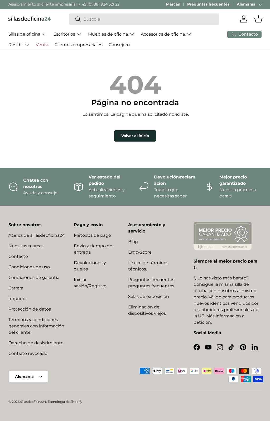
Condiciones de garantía (33, 277)
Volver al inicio (135, 135)
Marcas (173, 4)
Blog (133, 241)
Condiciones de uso (29, 266)
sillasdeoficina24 (33, 402)
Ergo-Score (140, 252)
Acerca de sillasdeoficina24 (36, 235)
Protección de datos (29, 309)
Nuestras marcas (26, 245)
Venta (42, 44)
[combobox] (144, 19)
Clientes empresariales (78, 44)
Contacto (18, 256)
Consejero (119, 44)
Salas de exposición (148, 296)
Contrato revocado (27, 353)
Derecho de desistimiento (36, 342)
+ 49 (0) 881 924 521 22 (99, 4)
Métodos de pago (92, 235)
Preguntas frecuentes (208, 4)
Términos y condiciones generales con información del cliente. (36, 326)
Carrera (15, 288)
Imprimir (17, 298)
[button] (258, 19)
